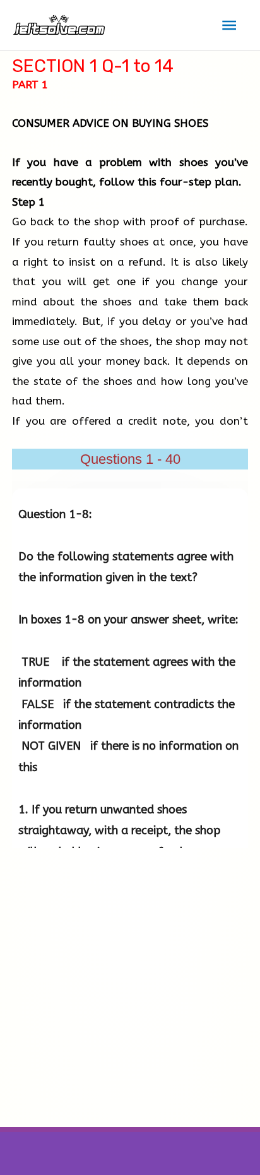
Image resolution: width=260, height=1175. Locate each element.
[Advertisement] (130, 991)
